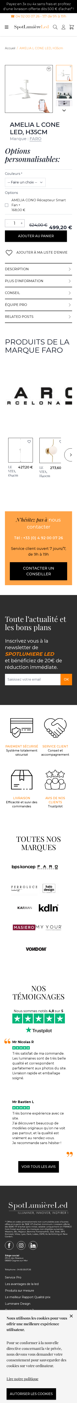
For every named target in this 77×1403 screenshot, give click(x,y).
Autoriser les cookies (31, 1394)
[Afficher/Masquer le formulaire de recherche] (55, 27)
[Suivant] (64, 112)
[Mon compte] (63, 27)
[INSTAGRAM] (21, 1245)
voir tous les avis (39, 1167)
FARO (35, 138)
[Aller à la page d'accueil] (31, 27)
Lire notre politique (22, 1378)
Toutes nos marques (38, 843)
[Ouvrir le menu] (6, 27)
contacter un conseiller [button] (38, 571)
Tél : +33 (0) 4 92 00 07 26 (38, 538)
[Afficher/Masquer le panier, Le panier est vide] (71, 27)
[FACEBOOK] (9, 1245)
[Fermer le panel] (71, 1316)
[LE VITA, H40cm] (52, 450)
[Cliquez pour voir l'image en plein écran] (29, 89)
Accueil (10, 48)
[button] (29, 441)
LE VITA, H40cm (44, 471)
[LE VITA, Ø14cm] (20, 450)
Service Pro (13, 1277)
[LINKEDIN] (33, 1245)
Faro (8, 365)
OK (66, 679)
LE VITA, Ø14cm (13, 471)
